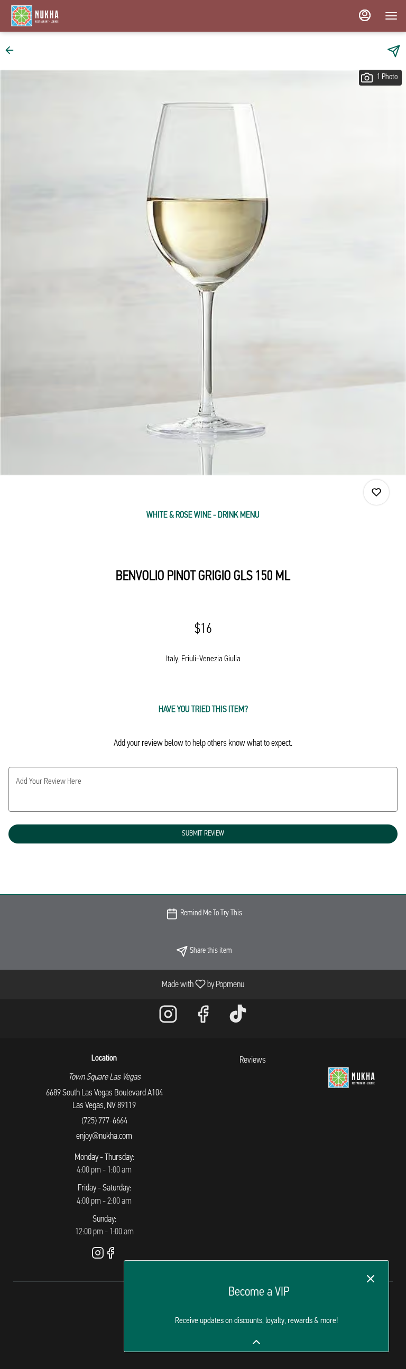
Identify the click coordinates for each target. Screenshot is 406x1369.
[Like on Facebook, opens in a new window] (203, 1019)
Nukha (351, 1078)
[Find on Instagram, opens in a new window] (168, 1019)
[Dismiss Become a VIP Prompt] (370, 1278)
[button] (12, 50)
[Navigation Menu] (391, 16)
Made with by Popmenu (126, 984)
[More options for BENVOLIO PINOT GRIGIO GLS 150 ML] (376, 492)
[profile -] (364, 15)
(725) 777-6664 (104, 1121)
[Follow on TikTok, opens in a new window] (237, 1019)
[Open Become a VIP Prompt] (256, 1342)
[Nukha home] (56, 16)
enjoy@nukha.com (104, 1136)
